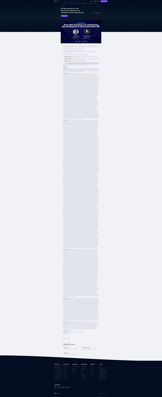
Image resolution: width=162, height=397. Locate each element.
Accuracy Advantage (75, 366)
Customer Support (84, 368)
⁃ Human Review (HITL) (58, 372)
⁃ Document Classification (58, 368)
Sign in (91, 1)
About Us (91, 366)
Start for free (104, 1)
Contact (91, 368)
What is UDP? (83, 377)
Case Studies (83, 366)
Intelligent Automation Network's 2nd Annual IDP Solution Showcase (86, 64)
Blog (82, 372)
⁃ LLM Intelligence (57, 376)
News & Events (92, 372)
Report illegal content (102, 374)
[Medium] (69, 387)
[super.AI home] (56, 1)
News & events (66, 3)
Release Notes (83, 375)
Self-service (74, 372)
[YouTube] (63, 387)
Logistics (64, 370)
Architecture (74, 368)
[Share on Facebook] (98, 13)
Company (83, 1)
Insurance (64, 368)
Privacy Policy (101, 368)
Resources (78, 1)
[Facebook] (66, 387)
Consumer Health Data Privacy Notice (103, 373)
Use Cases (65, 375)
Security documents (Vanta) (102, 379)
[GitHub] (61, 387)
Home (62, 3)
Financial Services (66, 366)
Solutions (69, 1)
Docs (82, 370)
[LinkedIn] (55, 387)
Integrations (74, 370)
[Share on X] (95, 13)
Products (64, 1)
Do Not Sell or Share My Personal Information (103, 370)
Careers (91, 370)
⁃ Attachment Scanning (58, 374)
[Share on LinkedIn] (97, 13)
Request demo (96, 1)
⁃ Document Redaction (58, 370)
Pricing (74, 1)
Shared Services (65, 372)
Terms (100, 366)
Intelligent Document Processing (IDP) (57, 367)
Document (65, 377)
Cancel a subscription (102, 376)
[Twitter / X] (58, 387)
